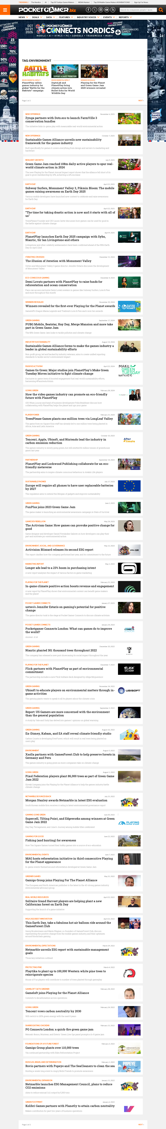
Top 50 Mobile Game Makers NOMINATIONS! (112, 2)
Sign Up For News (141, 2)
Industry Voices (86, 17)
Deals (35, 17)
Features (64, 17)
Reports (124, 17)
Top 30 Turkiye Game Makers (62, 2)
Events (107, 17)
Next (140, 100)
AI (46, 2)
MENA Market (84, 2)
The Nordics (36, 2)
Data (49, 17)
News (22, 17)
